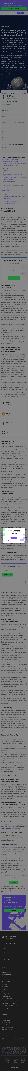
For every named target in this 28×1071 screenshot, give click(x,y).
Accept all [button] (14, 537)
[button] (14, 541)
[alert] (14, 535)
